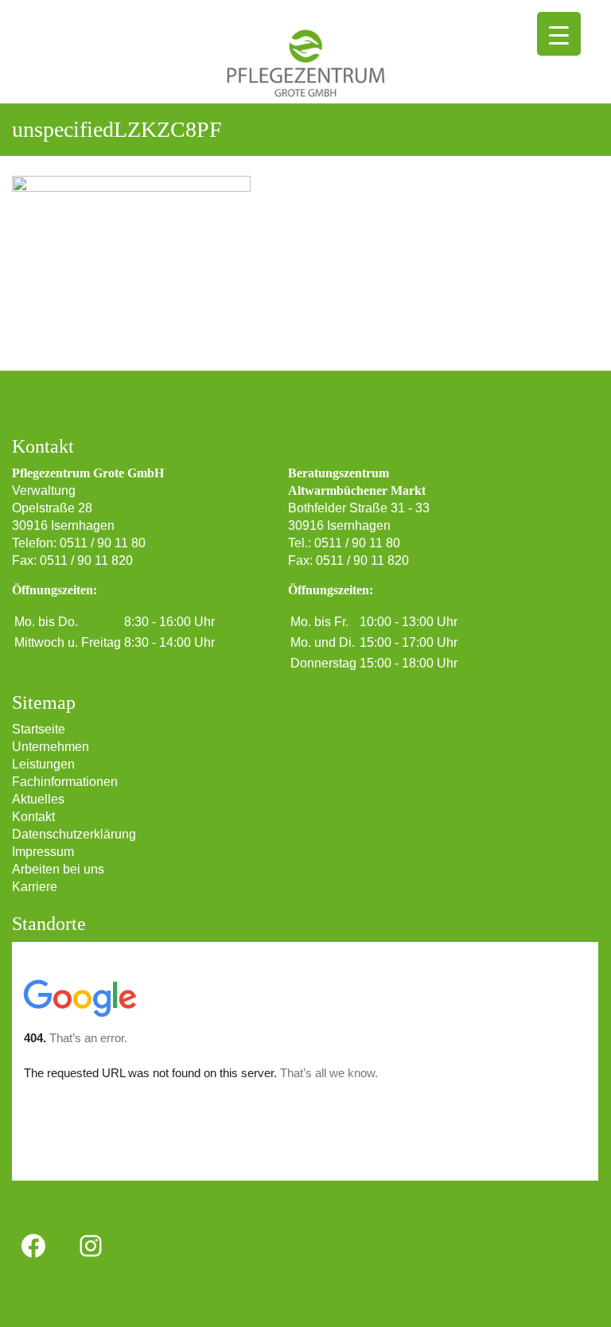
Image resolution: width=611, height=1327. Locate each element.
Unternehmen (50, 746)
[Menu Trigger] (559, 34)
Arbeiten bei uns (58, 869)
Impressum (43, 851)
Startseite (38, 729)
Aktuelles (38, 799)
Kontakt (33, 816)
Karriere (34, 886)
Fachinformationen (65, 781)
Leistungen (43, 764)
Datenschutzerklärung (74, 834)
